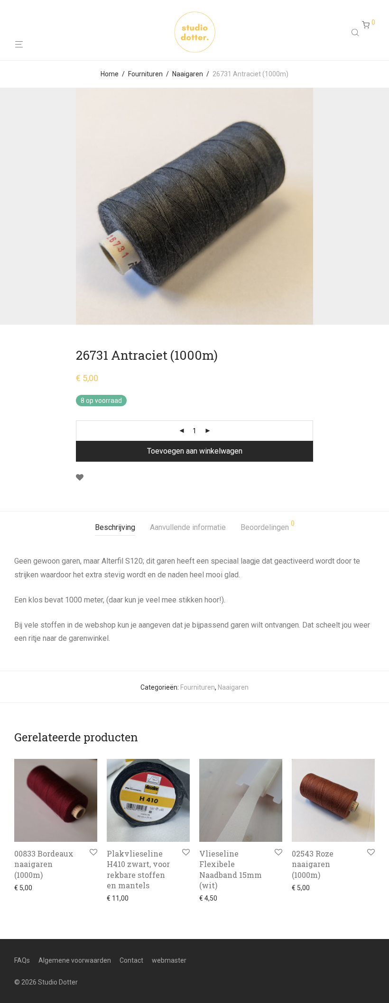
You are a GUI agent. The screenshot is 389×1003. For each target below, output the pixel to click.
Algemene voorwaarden (74, 960)
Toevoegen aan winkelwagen (194, 451)
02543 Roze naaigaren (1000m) (312, 864)
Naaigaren (187, 74)
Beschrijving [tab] (115, 527)
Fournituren (145, 74)
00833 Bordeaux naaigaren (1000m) (44, 864)
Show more (28, 888)
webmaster (169, 960)
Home (110, 74)
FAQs (22, 960)
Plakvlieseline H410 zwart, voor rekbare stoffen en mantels (138, 869)
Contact (131, 960)
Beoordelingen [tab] (268, 526)
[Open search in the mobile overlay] (356, 32)
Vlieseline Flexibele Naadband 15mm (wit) (230, 869)
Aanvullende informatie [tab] (188, 527)
